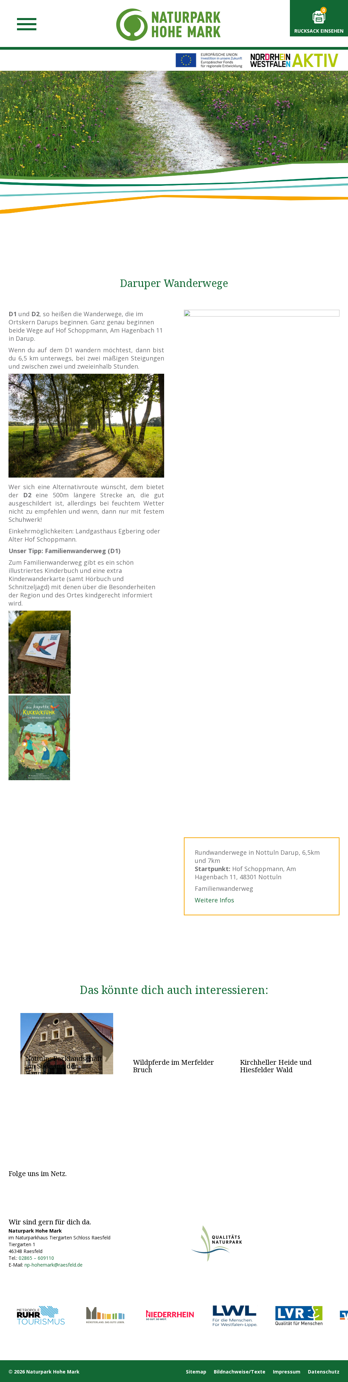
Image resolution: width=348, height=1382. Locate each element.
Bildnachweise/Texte (239, 1371)
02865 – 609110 (36, 1258)
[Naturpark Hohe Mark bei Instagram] (30, 1184)
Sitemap (196, 1371)
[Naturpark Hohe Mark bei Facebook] (14, 1184)
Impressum (286, 1371)
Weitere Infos (214, 900)
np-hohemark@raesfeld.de (53, 1265)
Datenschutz (324, 1371)
